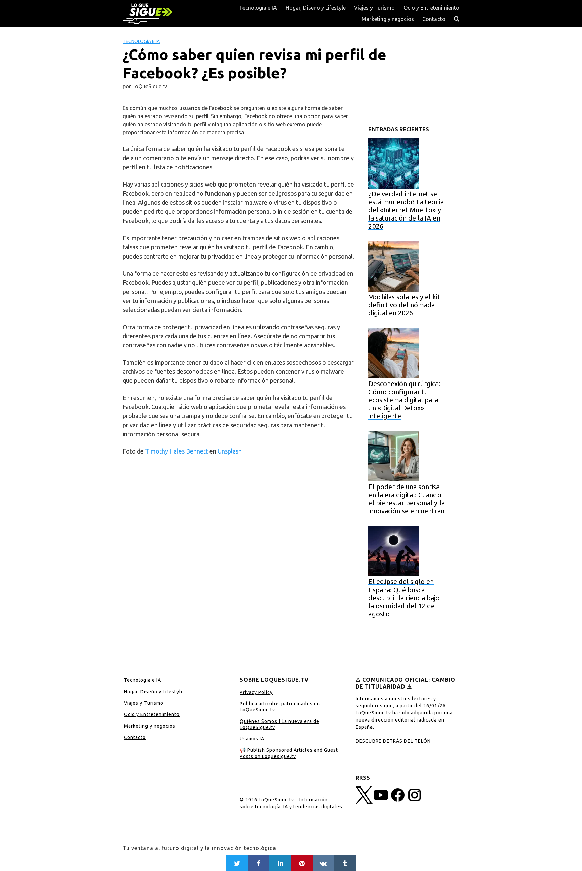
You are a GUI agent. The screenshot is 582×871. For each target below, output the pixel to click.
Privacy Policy (256, 692)
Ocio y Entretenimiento (431, 8)
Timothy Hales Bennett (176, 451)
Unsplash (230, 451)
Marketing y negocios (388, 19)
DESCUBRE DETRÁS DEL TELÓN (393, 741)
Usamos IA (252, 738)
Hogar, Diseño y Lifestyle (316, 8)
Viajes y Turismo (374, 8)
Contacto (433, 19)
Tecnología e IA (258, 8)
